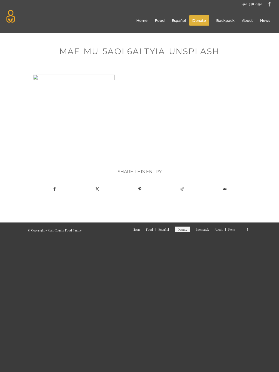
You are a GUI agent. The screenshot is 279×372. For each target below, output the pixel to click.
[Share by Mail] (225, 188)
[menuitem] (142, 20)
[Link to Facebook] (269, 4)
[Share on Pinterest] (140, 188)
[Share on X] (97, 188)
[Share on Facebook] (54, 188)
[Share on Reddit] (182, 188)
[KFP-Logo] (10, 20)
